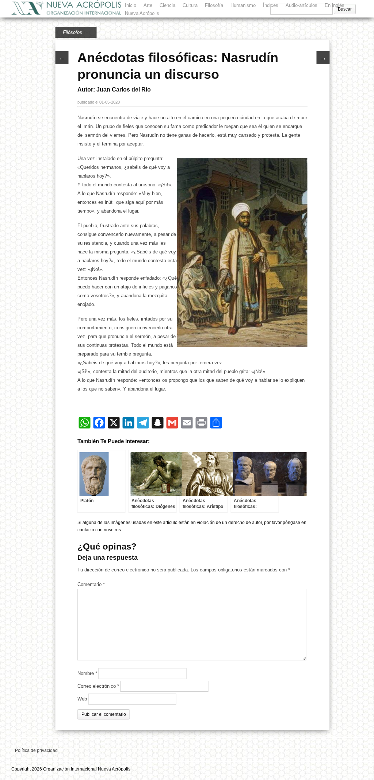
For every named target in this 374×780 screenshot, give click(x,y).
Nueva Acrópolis (142, 13)
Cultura (190, 5)
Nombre (87, 673)
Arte (148, 5)
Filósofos (72, 32)
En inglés (334, 5)
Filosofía (214, 5)
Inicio (130, 5)
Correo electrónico (98, 686)
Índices (270, 5)
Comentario (91, 584)
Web (82, 699)
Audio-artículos (301, 5)
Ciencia (167, 5)
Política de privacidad (36, 750)
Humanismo (243, 5)
